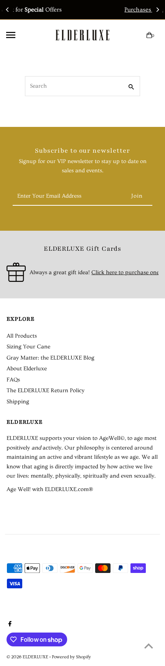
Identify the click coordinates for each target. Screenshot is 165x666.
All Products (22, 336)
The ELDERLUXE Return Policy (45, 390)
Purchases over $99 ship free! (107, 9)
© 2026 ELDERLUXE (28, 656)
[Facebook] (9, 625)
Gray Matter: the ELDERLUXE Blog (50, 358)
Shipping (18, 401)
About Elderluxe (27, 368)
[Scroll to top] (148, 645)
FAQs (13, 379)
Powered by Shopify (71, 656)
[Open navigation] (24, 35)
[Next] (157, 9)
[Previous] (7, 9)
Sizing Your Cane (28, 346)
